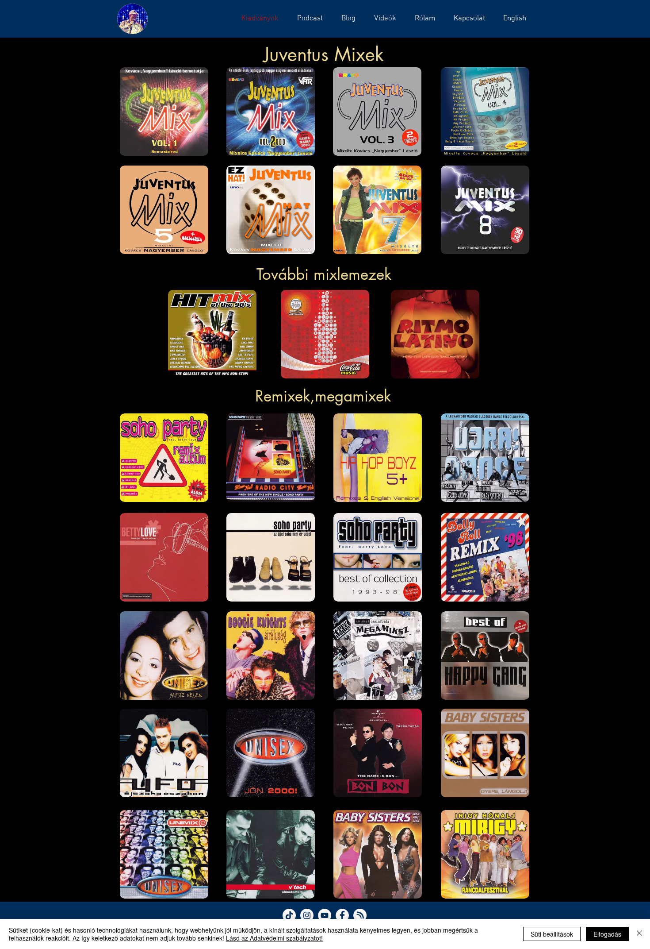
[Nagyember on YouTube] (324, 915)
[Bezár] (639, 934)
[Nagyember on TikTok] (289, 915)
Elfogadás (607, 934)
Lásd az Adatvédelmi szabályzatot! (274, 938)
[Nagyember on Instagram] (307, 915)
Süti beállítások (552, 934)
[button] (307, 18)
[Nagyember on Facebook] (342, 915)
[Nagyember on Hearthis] (360, 915)
